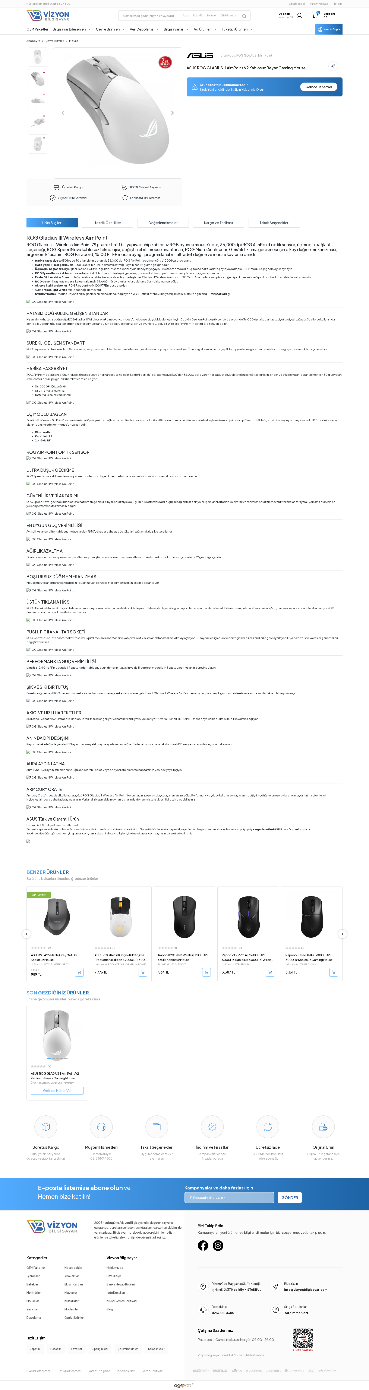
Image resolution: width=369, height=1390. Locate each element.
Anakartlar (71, 1276)
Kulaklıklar (71, 1301)
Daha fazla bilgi (220, 293)
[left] (26, 934)
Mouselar (32, 1301)
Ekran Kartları (73, 1284)
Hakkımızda (115, 1267)
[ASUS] (200, 55)
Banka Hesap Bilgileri (121, 1284)
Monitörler (33, 1292)
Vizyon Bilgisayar (122, 1257)
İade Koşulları (116, 1292)
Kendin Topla (332, 29)
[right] (342, 934)
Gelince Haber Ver (319, 87)
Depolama (33, 1317)
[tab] (52, 222)
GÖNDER (289, 1197)
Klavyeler (70, 1292)
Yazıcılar (32, 1309)
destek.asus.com (142, 833)
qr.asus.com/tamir (84, 833)
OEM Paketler (35, 1267)
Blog (110, 1309)
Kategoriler (36, 1257)
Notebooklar (73, 1267)
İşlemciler (33, 1276)
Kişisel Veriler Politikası (122, 1301)
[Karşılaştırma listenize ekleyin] (84, 901)
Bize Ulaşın (114, 1276)
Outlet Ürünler (74, 1317)
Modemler (71, 1309)
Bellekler (32, 1284)
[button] (324, 15)
